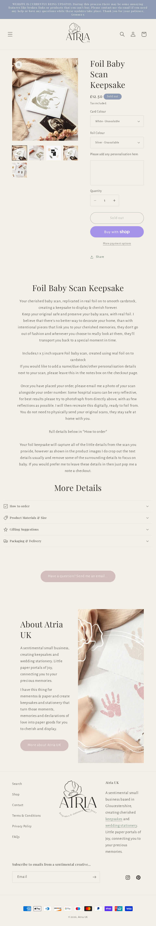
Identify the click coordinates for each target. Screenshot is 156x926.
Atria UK (83, 917)
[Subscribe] (94, 877)
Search (17, 783)
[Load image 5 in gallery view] (19, 170)
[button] (10, 34)
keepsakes (113, 819)
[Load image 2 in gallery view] (36, 153)
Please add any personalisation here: (114, 154)
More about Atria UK (44, 745)
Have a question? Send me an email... (78, 576)
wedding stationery (121, 825)
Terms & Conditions (26, 815)
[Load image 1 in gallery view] (19, 153)
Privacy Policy (22, 826)
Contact (17, 805)
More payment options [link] (117, 243)
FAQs (16, 836)
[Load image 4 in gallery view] (70, 153)
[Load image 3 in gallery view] (53, 153)
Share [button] (100, 256)
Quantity (96, 191)
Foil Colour (97, 133)
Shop (16, 794)
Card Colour (98, 111)
